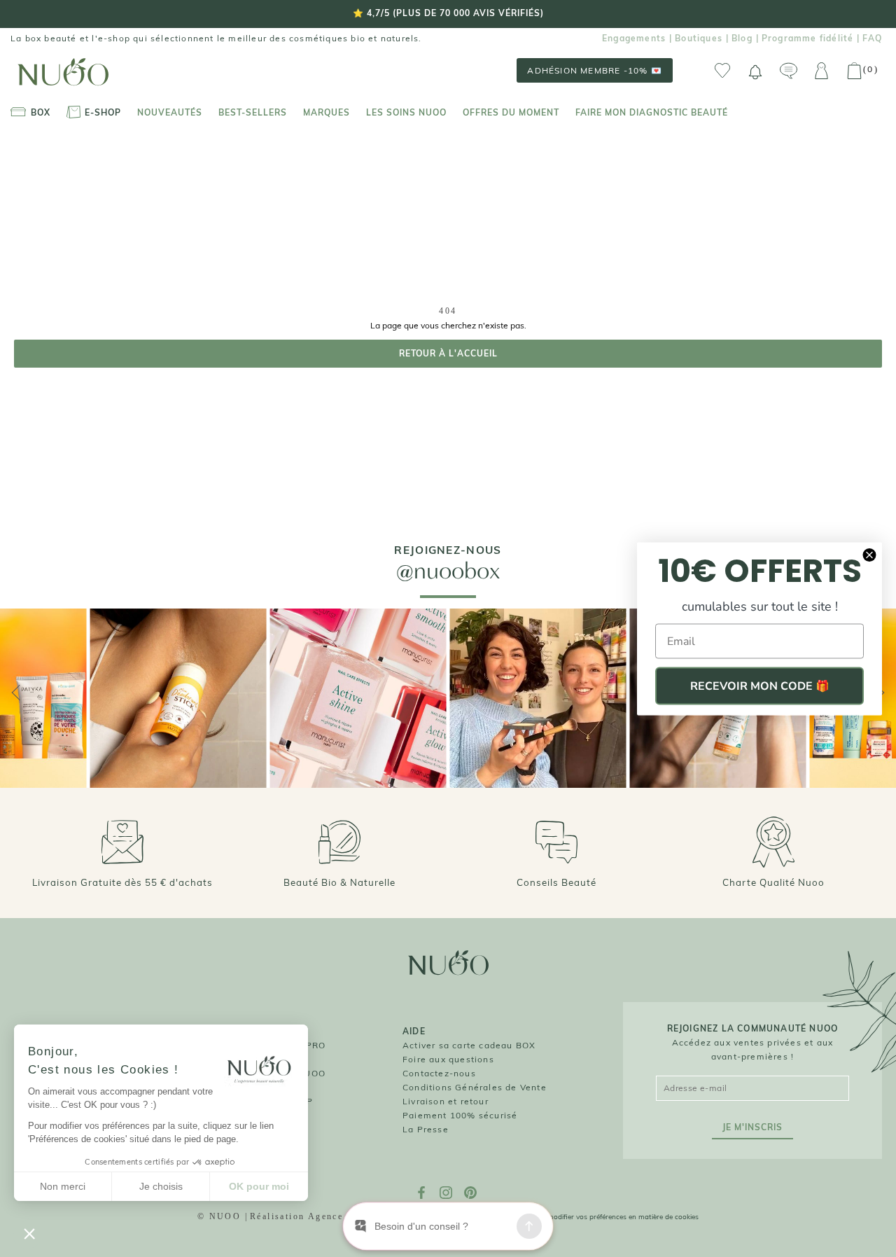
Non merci (62, 1186)
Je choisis (161, 1186)
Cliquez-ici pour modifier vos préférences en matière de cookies (597, 1216)
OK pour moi (259, 1186)
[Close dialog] (869, 555)
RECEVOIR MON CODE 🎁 (760, 685)
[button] (29, 1233)
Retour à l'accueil (448, 353)
